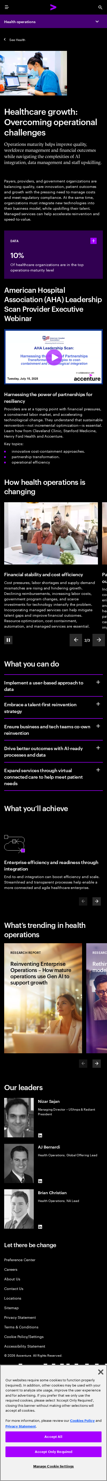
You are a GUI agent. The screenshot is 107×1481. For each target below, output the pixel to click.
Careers (10, 1269)
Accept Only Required (53, 1451)
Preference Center (19, 1259)
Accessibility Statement (24, 1346)
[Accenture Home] (53, 7)
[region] (53, 1423)
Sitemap (11, 1307)
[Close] (100, 1372)
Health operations (20, 21)
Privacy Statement (20, 1317)
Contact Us (13, 1288)
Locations (12, 1298)
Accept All (53, 1436)
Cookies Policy (82, 1420)
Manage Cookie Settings (53, 1466)
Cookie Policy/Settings (23, 1336)
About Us (12, 1278)
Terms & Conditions (21, 1326)
